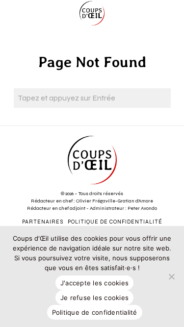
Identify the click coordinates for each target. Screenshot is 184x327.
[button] (161, 98)
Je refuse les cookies (94, 298)
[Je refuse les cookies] (172, 276)
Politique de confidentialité (94, 312)
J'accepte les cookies (94, 283)
